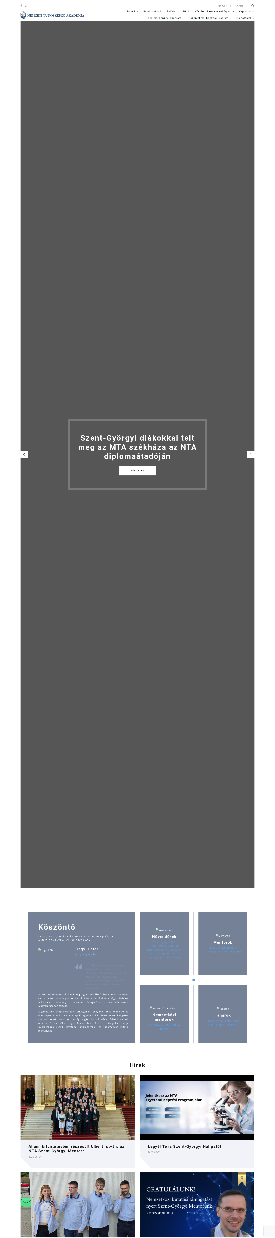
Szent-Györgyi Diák (164, 942)
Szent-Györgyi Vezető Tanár (222, 1020)
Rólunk (131, 11)
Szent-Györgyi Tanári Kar (223, 1024)
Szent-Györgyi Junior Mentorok (223, 951)
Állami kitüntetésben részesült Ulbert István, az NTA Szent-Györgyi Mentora (76, 1148)
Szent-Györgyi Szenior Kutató (164, 957)
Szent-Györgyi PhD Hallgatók (164, 949)
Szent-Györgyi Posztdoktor (164, 953)
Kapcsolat (245, 11)
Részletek (137, 470)
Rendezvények (152, 11)
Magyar (222, 5)
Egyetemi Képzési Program (163, 18)
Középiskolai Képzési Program (208, 18)
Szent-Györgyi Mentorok (222, 947)
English (239, 5)
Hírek (186, 11)
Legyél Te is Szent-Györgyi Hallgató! (184, 1146)
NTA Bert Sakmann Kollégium (213, 11)
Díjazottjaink (244, 18)
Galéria (171, 11)
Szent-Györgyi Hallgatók (164, 945)
